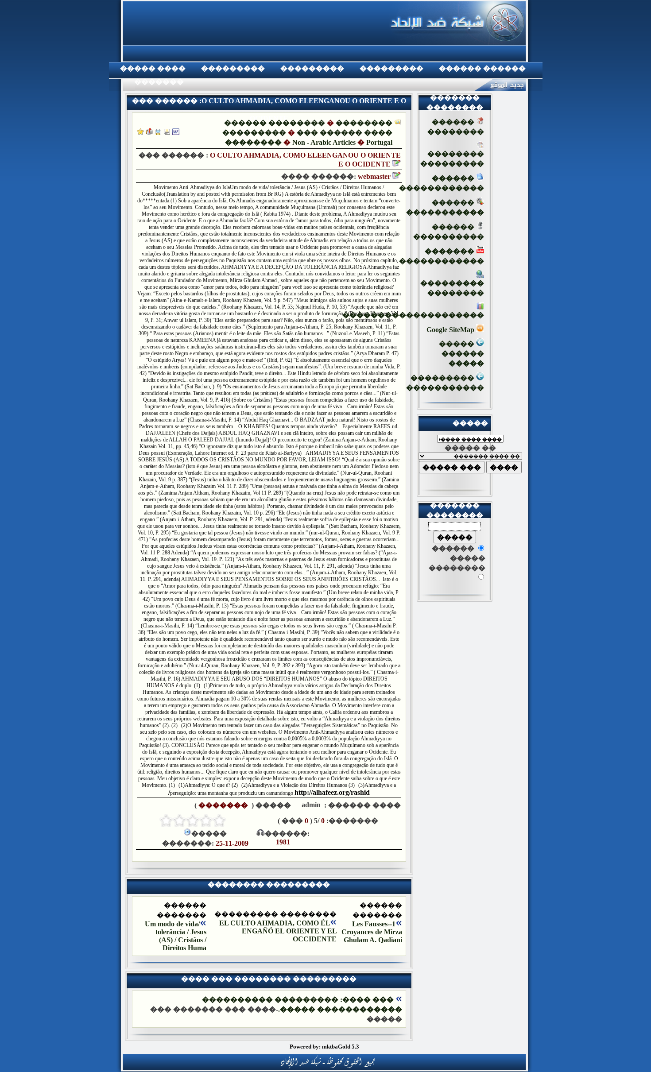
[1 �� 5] (219, 820)
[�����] (158, 132)
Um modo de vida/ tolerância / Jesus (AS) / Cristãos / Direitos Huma (175, 936)
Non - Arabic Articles (324, 142)
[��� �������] (140, 132)
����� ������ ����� (461, 353)
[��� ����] (166, 132)
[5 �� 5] (166, 820)
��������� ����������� (445, 382)
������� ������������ (441, 256)
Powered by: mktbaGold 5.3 (324, 1046)
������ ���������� (448, 231)
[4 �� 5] (179, 820)
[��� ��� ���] (175, 132)
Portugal (379, 142)
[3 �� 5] (192, 820)
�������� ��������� (452, 158)
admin (310, 805)
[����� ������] (149, 132)
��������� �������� (452, 288)
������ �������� (274, 123)
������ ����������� (445, 207)
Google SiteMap (451, 329)
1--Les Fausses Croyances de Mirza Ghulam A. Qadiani (371, 932)
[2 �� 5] (206, 820)
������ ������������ (441, 183)
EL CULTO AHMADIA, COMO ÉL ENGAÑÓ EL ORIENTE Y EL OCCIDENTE (278, 931)
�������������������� (413, 315)
